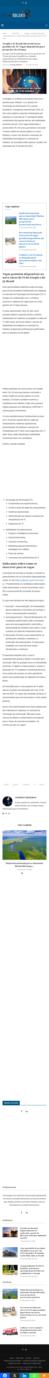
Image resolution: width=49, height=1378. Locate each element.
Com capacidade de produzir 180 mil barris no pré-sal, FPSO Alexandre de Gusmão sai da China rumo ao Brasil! (32, 1252)
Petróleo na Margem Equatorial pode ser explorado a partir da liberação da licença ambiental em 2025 (33, 1233)
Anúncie (36, 1358)
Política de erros (14, 1363)
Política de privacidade (12, 1361)
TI (34, 784)
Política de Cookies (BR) (31, 1363)
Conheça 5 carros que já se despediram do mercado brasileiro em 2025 (31, 1330)
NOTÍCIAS (15, 33)
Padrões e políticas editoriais (34, 1361)
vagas (41, 784)
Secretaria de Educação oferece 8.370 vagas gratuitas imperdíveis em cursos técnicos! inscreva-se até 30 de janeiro (33, 1312)
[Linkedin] (26, 3)
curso (24, 102)
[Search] (46, 25)
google (15, 784)
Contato (28, 1358)
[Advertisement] (24, 174)
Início (12, 1358)
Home (5, 33)
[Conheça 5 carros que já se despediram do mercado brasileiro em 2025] (10, 260)
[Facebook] (22, 3)
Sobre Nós (19, 1358)
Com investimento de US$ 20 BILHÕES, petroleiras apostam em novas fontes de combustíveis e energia (32, 1270)
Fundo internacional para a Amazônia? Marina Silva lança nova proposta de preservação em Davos (31, 219)
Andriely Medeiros (16, 65)
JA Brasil (26, 784)
